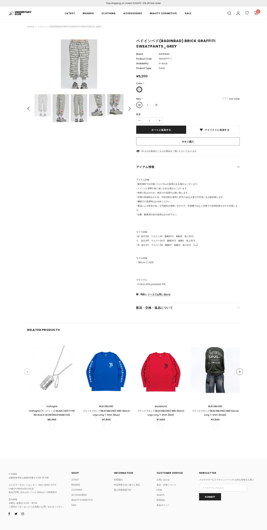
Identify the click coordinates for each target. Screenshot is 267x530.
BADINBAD (164, 54)
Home (30, 26)
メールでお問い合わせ (159, 294)
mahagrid (51, 406)
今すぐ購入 (188, 141)
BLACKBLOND (106, 406)
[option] (79, 64)
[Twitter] (16, 513)
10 (142, 151)
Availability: (142, 63)
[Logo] (20, 13)
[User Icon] (238, 13)
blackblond (161, 406)
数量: (138, 114)
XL (156, 104)
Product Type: (144, 68)
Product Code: (144, 58)
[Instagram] (22, 513)
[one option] (51, 426)
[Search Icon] (229, 13)
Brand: (139, 54)
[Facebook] (9, 513)
